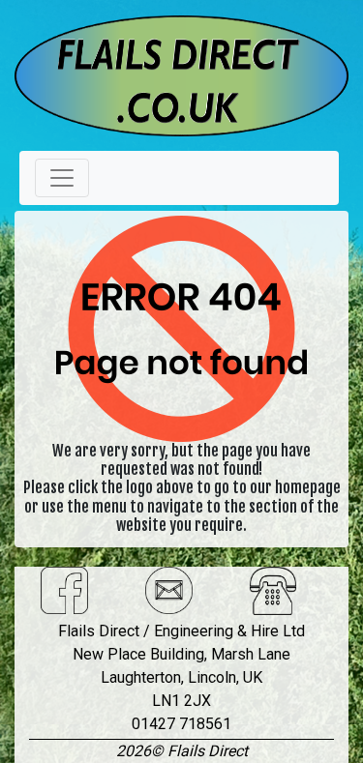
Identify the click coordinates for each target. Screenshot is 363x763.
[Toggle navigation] (62, 178)
